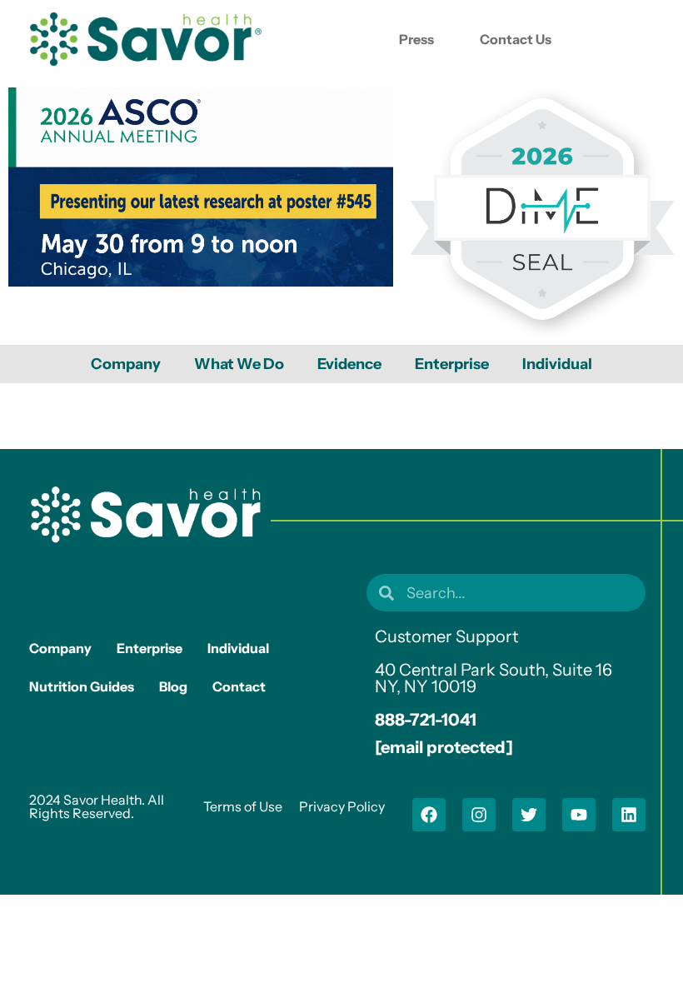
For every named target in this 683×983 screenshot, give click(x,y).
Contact (239, 686)
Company (126, 364)
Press (416, 39)
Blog (173, 686)
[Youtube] (579, 814)
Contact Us (515, 39)
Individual (557, 364)
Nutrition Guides (81, 686)
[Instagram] (479, 814)
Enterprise (452, 364)
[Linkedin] (629, 814)
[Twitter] (529, 814)
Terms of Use (242, 806)
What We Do (239, 364)
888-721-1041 (425, 720)
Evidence (349, 364)
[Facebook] (429, 814)
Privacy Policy (342, 806)
